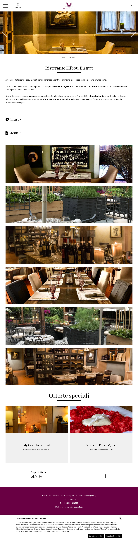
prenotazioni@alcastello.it (71, 507)
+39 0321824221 (70, 503)
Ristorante (71, 58)
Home (63, 58)
